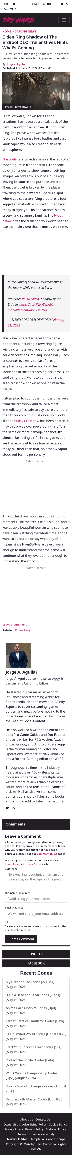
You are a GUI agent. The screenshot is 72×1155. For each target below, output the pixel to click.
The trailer (10, 159)
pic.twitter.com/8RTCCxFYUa (27, 310)
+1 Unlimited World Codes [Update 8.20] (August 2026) (36, 1036)
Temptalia (37, 1139)
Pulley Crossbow (26, 421)
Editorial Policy (56, 1129)
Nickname (17, 893)
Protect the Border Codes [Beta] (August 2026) (30, 1062)
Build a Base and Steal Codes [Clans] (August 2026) (33, 997)
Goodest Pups (55, 1139)
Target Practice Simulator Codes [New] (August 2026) (35, 1023)
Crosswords (43, 4)
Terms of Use (27, 1134)
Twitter (36, 954)
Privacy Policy (12, 863)
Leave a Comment (14, 625)
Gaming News (25, 31)
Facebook (36, 963)
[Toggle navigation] (64, 20)
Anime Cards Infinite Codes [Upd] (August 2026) (31, 1010)
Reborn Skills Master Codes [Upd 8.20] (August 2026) (34, 1101)
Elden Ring (22, 630)
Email (14, 907)
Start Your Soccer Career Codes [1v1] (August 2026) (33, 1049)
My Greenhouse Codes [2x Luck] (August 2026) (30, 984)
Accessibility (46, 1134)
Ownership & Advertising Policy (25, 1124)
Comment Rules (47, 854)
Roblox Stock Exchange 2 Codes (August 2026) (36, 1088)
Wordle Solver (10, 6)
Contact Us (42, 1119)
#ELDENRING (31, 299)
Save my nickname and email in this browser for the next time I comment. (35, 928)
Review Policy (34, 1129)
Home (6, 31)
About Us (26, 1119)
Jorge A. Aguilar (16, 64)
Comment (11, 868)
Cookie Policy (58, 1124)
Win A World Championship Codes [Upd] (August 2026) (31, 1075)
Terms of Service (33, 863)
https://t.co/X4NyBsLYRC (36, 304)
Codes (62, 4)
